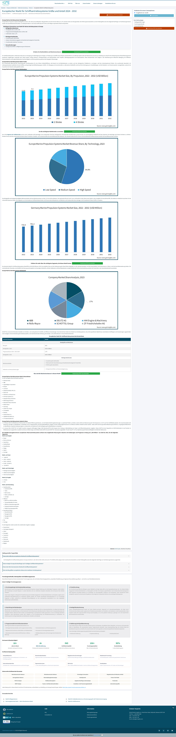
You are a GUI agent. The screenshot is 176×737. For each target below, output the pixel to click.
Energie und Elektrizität (11, 7)
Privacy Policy (97, 735)
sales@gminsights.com (137, 719)
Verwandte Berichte (138, 26)
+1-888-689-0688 (137, 714)
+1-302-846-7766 (135, 715)
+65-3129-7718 (135, 717)
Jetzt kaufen (155, 15)
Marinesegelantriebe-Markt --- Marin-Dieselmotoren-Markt (19, 701)
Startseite (3, 7)
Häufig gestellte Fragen (139, 22)
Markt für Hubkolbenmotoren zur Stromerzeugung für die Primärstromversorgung (87, 699)
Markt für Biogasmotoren (11, 699)
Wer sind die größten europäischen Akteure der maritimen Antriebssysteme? (22, 570)
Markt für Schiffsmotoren (74, 701)
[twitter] (163, 730)
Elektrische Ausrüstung (23, 7)
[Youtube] (172, 730)
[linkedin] (159, 730)
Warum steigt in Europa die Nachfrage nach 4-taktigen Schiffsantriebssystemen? (23, 563)
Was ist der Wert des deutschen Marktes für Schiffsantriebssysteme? (20, 567)
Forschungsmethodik (139, 24)
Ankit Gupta (117, 548)
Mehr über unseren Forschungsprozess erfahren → (74, 687)
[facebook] (168, 730)
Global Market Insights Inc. (8, 730)
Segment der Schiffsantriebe (14, 134)
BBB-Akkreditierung (41, 646)
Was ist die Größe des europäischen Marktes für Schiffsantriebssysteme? (21, 556)
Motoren (31, 7)
